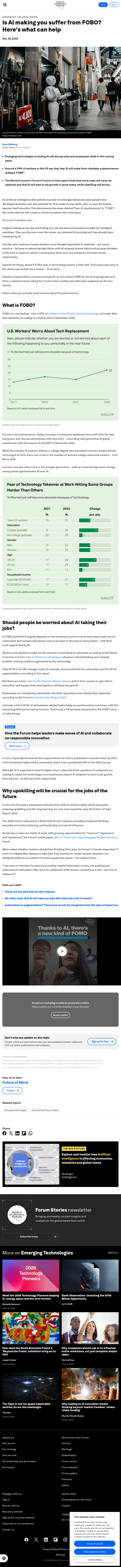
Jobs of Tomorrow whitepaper (43, 657)
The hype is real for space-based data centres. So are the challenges (26, 1405)
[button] (63, 951)
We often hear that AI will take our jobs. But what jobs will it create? (48, 898)
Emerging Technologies (19, 17)
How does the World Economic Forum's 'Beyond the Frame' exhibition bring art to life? (29, 1351)
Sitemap (60, 1554)
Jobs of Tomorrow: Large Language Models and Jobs (85, 837)
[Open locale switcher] (4, 1558)
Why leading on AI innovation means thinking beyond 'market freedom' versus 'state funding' (88, 1407)
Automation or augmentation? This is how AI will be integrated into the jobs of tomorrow (61, 905)
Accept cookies (60, 1015)
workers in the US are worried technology (73, 313)
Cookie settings (95, 1559)
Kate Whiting (9, 144)
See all (113, 1252)
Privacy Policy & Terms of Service (60, 1549)
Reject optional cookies (95, 1552)
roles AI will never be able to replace (48, 681)
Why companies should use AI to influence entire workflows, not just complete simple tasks (89, 1351)
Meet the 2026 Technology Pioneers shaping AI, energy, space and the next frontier (30, 1297)
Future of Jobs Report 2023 (49, 697)
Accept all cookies (94, 1544)
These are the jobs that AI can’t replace (30, 891)
